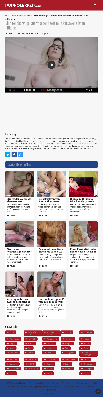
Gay (29, 348)
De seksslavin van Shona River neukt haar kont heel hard (50, 201)
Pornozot (69, 339)
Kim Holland (52, 359)
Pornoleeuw (52, 339)
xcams (86, 373)
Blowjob (13, 359)
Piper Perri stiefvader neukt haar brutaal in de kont (83, 252)
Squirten (68, 368)
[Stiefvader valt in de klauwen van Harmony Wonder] (19, 184)
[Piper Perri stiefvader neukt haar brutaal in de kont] (83, 234)
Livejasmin (14, 368)
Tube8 (86, 339)
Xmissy (68, 332)
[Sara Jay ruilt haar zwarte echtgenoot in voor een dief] (19, 284)
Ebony (86, 359)
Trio (67, 348)
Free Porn (14, 352)
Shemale (50, 352)
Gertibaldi (88, 332)
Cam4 (67, 364)
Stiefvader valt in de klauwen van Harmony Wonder (19, 201)
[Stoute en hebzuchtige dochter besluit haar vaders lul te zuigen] (19, 234)
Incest (37, 33)
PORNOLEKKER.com (24, 5)
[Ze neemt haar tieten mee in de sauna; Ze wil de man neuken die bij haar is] (51, 234)
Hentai (86, 343)
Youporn (45, 33)
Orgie (86, 348)
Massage (13, 364)
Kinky (30, 352)
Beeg (12, 332)
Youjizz (31, 343)
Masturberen (70, 359)
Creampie (88, 368)
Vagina (12, 343)
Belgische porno (32, 333)
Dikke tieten (23, 15)
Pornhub (31, 339)
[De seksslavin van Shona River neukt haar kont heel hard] (51, 184)
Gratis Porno (10, 15)
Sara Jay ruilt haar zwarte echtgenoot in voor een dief (18, 302)
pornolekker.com (20, 383)
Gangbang (69, 352)
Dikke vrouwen (87, 353)
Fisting (49, 368)
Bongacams (89, 364)
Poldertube (14, 339)
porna (49, 373)
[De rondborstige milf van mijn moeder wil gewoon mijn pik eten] (51, 284)
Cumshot (32, 359)
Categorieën (51, 393)
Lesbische (51, 348)
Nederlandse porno (52, 333)
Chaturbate (33, 368)
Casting (50, 364)
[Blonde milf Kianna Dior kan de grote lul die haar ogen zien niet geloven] (83, 184)
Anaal (12, 348)
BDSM (31, 364)
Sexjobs (68, 343)
